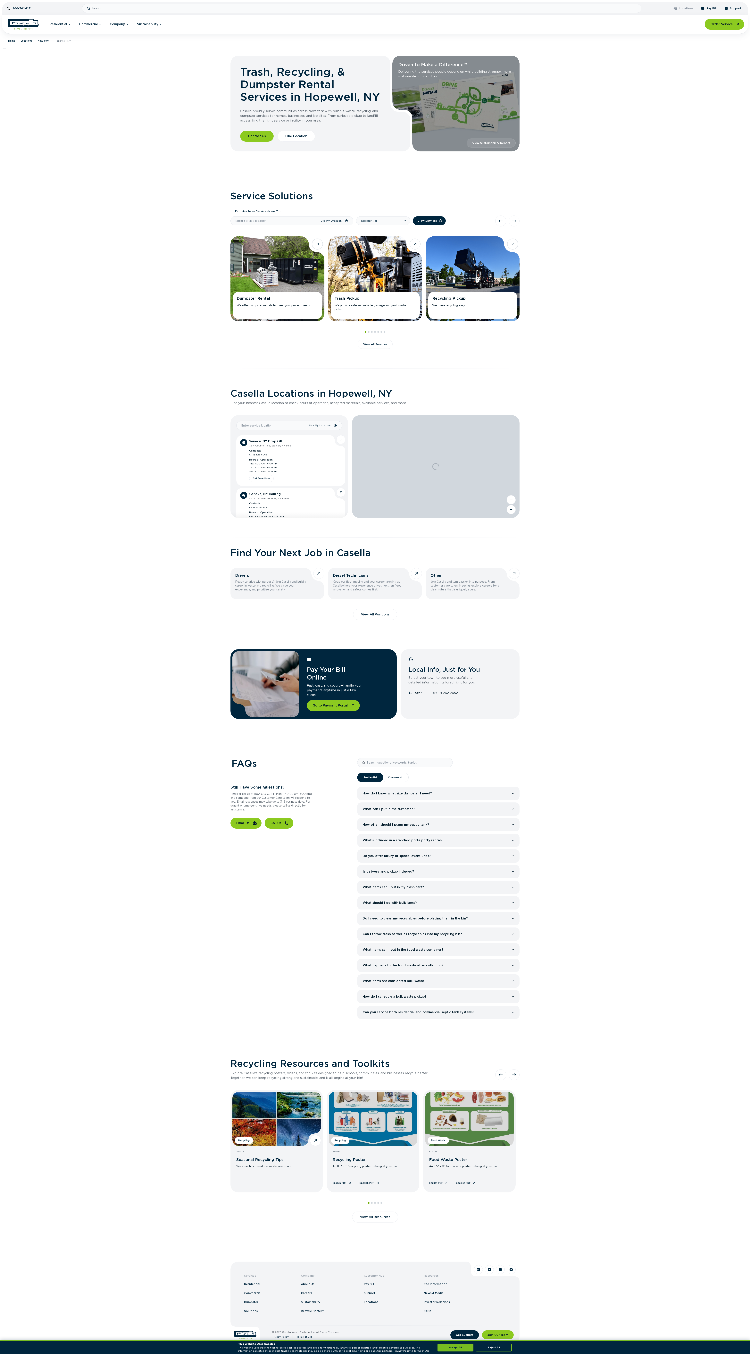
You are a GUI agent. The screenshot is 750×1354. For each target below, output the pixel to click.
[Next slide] (514, 221)
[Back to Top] (4, 48)
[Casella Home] (23, 24)
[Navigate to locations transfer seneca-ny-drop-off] (340, 439)
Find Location (296, 136)
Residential (58, 24)
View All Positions (375, 614)
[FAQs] (4, 63)
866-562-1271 (21, 8)
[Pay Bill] (5, 60)
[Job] (4, 57)
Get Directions (261, 478)
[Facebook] (500, 1269)
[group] (438, 793)
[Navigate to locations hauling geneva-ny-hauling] (340, 492)
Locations (686, 8)
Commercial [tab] (395, 777)
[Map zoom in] (511, 499)
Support (735, 8)
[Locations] (4, 54)
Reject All (494, 1347)
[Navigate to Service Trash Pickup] (375, 278)
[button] (439, 793)
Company (117, 24)
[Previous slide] (500, 221)
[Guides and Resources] (4, 65)
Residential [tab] (370, 777)
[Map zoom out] (511, 509)
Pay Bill (711, 8)
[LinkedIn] (478, 1269)
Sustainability (147, 24)
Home (11, 40)
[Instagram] (489, 1269)
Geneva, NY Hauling (265, 494)
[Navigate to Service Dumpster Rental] (277, 278)
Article (240, 1151)
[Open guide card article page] (315, 1140)
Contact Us (257, 136)
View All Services (375, 344)
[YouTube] (511, 1269)
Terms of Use (304, 1336)
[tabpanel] (438, 903)
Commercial (88, 24)
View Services (427, 220)
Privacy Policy (280, 1336)
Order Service (722, 24)
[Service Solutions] (4, 51)
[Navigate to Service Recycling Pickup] (473, 278)
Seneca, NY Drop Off (265, 441)
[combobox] (365, 8)
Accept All (455, 1347)
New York (43, 40)
